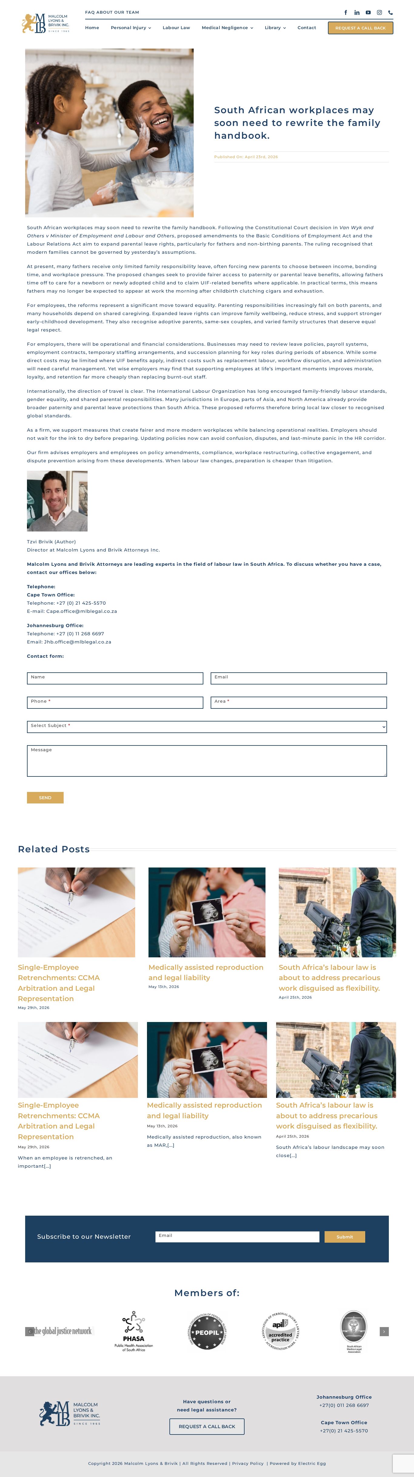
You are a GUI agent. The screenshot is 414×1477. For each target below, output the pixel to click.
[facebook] (346, 12)
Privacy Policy (248, 1463)
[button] (29, 1331)
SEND (45, 797)
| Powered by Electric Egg (295, 1463)
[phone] (390, 12)
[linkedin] (357, 12)
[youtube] (368, 12)
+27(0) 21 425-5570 (344, 1431)
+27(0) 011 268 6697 (344, 1405)
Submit (345, 1237)
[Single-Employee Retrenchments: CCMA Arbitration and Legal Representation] (76, 870)
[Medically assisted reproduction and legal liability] (207, 870)
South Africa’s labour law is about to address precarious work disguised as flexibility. (329, 978)
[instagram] (379, 12)
